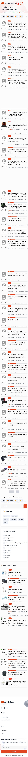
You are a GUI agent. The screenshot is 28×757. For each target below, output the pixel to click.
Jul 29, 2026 (11, 156)
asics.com (7, 535)
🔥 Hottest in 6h (10, 16)
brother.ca (7, 557)
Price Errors (6, 516)
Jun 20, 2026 (11, 383)
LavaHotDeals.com (16, 755)
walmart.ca (14, 575)
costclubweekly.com (16, 625)
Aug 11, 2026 (11, 118)
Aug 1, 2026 (11, 144)
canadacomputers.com (10, 548)
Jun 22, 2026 (11, 326)
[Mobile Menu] (25, 3)
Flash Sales (13, 519)
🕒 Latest (3, 16)
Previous (12, 491)
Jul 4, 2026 (11, 291)
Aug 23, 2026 (11, 40)
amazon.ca (7, 555)
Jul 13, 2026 (11, 236)
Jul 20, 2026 (11, 213)
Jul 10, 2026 (11, 248)
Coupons (21, 519)
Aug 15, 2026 (11, 75)
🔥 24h (21, 16)
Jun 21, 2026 (11, 372)
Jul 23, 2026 (11, 199)
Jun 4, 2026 (11, 464)
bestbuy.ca (7, 552)
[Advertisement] (14, 98)
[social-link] (1, 708)
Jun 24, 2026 (11, 314)
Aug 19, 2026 (11, 52)
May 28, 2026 (11, 476)
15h (10, 592)
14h (10, 615)
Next (17, 491)
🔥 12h (16, 16)
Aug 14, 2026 (11, 86)
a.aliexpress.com (8, 538)
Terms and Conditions (6, 720)
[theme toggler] (15, 3)
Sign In (2, 733)
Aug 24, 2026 (11, 29)
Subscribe (14, 751)
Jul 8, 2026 (11, 280)
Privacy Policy (4, 717)
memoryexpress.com (19, 29)
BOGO (5, 522)
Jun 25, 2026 (11, 303)
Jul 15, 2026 (11, 225)
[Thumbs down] (5, 28)
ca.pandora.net (8, 540)
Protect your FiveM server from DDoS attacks (11, 497)
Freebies (6, 519)
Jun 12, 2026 (11, 441)
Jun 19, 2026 (11, 395)
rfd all (21, 575)
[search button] (25, 506)
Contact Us (3, 730)
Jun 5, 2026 (11, 452)
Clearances (14, 516)
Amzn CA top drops (23, 667)
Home (2, 12)
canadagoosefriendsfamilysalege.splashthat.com (14, 543)
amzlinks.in (7, 550)
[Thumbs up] (2, 28)
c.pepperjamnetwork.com (10, 545)
